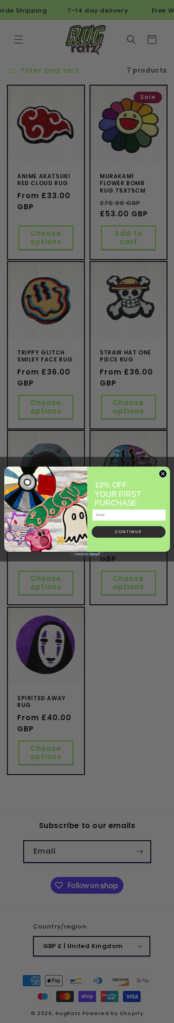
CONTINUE (128, 532)
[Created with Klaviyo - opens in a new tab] (87, 553)
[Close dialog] (163, 473)
